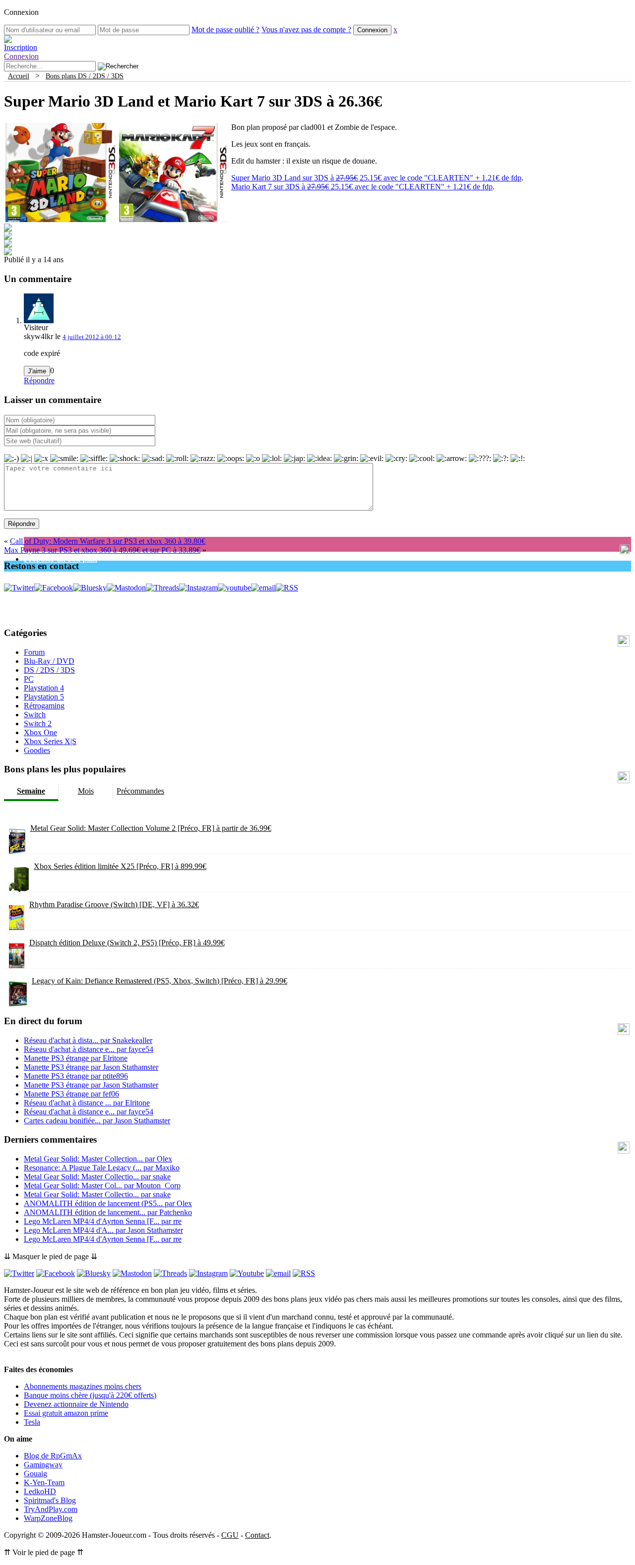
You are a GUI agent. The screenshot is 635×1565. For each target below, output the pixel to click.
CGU (230, 1535)
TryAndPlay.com (50, 1509)
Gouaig (35, 1473)
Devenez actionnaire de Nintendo (76, 1404)
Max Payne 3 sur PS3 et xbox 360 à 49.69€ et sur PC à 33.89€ (102, 550)
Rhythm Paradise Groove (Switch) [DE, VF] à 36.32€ (114, 904)
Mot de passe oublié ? (225, 29)
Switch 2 (38, 723)
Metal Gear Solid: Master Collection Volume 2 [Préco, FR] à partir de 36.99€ (150, 828)
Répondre (39, 380)
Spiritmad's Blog (50, 1500)
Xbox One (40, 732)
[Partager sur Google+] (8, 244)
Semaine (31, 791)
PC (29, 679)
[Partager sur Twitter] (8, 236)
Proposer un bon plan (60, 559)
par (88, 1040)
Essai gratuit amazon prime (66, 1413)
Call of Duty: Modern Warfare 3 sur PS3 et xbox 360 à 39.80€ (107, 541)
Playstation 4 (44, 688)
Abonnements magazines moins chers (82, 1386)
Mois (86, 791)
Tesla (32, 1422)
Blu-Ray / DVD (49, 661)
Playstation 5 (44, 697)
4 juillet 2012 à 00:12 (92, 337)
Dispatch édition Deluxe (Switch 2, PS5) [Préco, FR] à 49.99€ (127, 942)
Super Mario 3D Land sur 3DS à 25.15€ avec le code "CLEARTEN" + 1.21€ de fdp (376, 178)
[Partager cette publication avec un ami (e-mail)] (8, 252)
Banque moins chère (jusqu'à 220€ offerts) (90, 1395)
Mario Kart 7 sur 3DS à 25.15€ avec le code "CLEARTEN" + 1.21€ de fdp (362, 186)
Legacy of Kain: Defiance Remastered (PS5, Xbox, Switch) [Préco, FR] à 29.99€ (159, 981)
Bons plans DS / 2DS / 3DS (85, 76)
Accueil (18, 76)
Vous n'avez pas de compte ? (306, 29)
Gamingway (43, 1464)
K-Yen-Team (44, 1482)
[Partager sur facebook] (8, 229)
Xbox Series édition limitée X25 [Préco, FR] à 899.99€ (120, 866)
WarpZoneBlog (48, 1518)
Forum (34, 652)
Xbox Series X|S (50, 741)
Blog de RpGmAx (53, 1455)
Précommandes (140, 791)
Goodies (37, 750)
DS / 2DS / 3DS (49, 670)
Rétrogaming (44, 705)
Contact (257, 1535)
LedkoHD (40, 1491)
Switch (35, 714)
